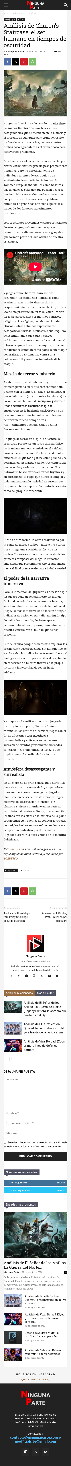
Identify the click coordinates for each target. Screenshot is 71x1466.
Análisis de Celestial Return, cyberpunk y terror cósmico (43, 1352)
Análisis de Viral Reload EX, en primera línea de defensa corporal (44, 1046)
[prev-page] (6, 1059)
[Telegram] (28, 976)
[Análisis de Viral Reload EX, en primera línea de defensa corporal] (13, 1045)
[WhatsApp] (32, 61)
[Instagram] (20, 976)
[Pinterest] (24, 61)
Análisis (33, 13)
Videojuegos (19, 13)
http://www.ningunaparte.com (35, 961)
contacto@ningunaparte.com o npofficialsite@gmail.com (35, 1439)
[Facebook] (7, 61)
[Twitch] (36, 976)
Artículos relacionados (19, 993)
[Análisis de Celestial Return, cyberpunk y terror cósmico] (13, 1354)
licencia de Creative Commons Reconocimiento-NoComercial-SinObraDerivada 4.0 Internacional (35, 1420)
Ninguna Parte (16, 51)
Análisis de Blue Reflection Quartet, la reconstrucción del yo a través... (45, 1299)
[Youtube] (51, 976)
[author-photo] (35, 951)
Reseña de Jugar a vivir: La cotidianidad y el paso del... (42, 1334)
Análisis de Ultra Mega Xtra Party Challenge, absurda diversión (17, 917)
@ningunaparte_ (35, 1379)
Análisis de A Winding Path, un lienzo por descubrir (54, 917)
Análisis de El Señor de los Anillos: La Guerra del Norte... (35, 1265)
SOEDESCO (10, 858)
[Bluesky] (59, 976)
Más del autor (45, 993)
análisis (15, 849)
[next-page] (11, 1059)
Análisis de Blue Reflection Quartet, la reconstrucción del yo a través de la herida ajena (44, 1028)
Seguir (61, 1182)
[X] (15, 61)
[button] (6, 5)
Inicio (6, 13)
